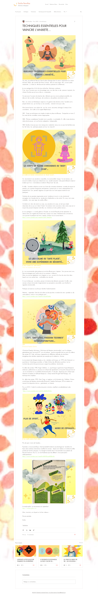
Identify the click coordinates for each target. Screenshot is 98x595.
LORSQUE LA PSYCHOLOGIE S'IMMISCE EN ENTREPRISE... (25, 560)
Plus (64, 11)
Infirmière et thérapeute (23, 5)
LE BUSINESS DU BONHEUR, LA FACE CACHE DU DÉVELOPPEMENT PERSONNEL (48, 560)
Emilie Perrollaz (24, 3)
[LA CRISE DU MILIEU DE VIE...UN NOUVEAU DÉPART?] (72, 551)
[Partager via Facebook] (23, 530)
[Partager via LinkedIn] (30, 530)
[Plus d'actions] (75, 21)
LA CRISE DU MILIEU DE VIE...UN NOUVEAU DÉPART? (70, 560)
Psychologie (25, 525)
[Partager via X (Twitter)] (26, 530)
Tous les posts (18, 11)
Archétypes (26, 11)
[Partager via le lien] (33, 530)
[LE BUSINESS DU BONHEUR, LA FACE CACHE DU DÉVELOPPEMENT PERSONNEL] (49, 551)
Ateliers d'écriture (57, 11)
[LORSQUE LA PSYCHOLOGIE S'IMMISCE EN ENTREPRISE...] (25, 551)
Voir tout (81, 542)
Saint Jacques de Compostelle (45, 11)
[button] (61, 4)
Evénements (33, 11)
